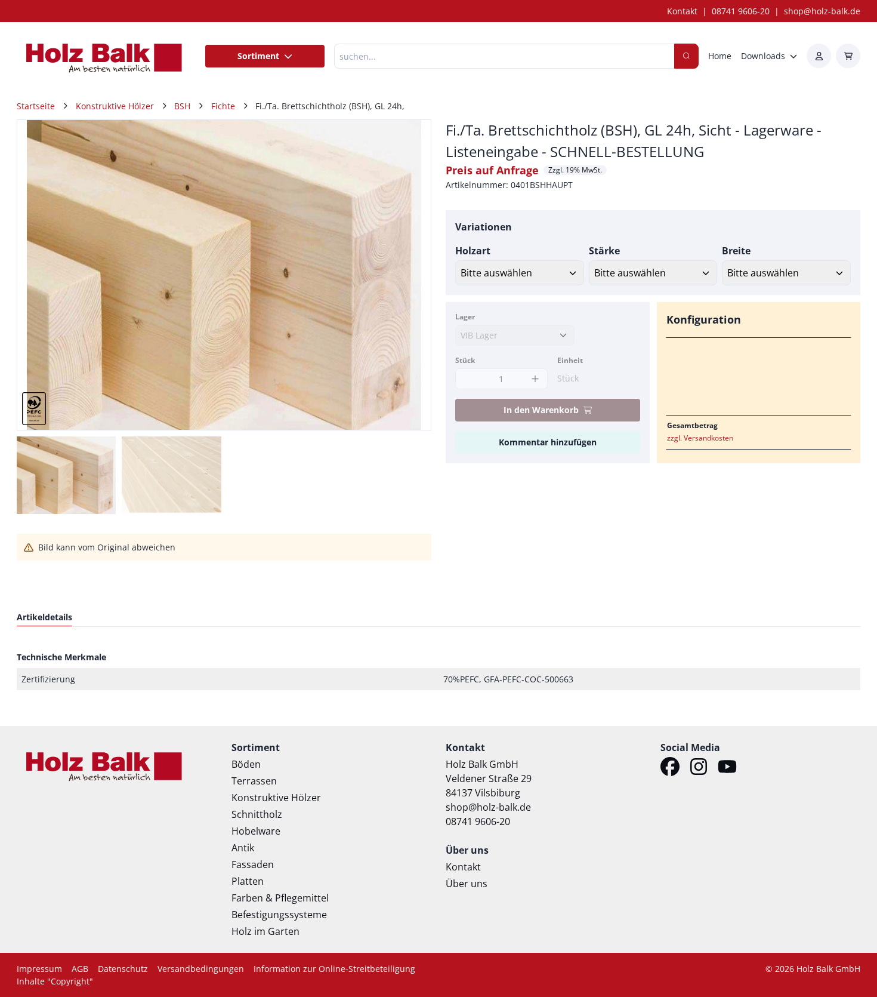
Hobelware (255, 831)
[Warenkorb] (848, 56)
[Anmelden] (819, 56)
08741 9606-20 (741, 11)
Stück (465, 360)
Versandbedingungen (201, 968)
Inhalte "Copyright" (55, 981)
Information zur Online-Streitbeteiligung (334, 968)
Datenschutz (123, 968)
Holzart (472, 250)
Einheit (570, 360)
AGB (80, 968)
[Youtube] (727, 768)
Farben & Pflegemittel (280, 897)
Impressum (39, 968)
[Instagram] (698, 768)
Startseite (36, 106)
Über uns (466, 883)
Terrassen (254, 780)
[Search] (686, 56)
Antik (242, 847)
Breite (736, 250)
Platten (247, 881)
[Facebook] (670, 768)
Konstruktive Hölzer (276, 797)
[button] (409, 275)
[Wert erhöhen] (535, 379)
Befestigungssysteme (279, 914)
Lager (465, 317)
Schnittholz (256, 814)
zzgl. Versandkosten (700, 438)
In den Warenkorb (541, 410)
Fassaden (252, 864)
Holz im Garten (265, 931)
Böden (246, 764)
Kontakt (682, 11)
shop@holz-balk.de (822, 11)
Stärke (604, 250)
